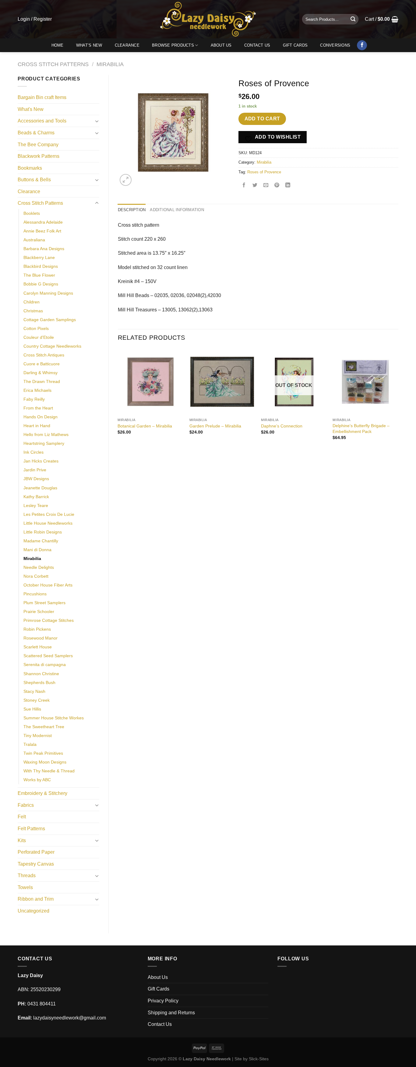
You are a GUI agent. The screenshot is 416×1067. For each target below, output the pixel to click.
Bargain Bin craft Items (42, 97)
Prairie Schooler (38, 611)
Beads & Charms (36, 132)
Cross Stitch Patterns (53, 64)
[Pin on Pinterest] (277, 186)
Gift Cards (295, 45)
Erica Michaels (37, 390)
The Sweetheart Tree (43, 726)
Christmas (33, 310)
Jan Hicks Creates (40, 461)
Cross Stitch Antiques (43, 355)
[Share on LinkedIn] (288, 186)
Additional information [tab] (177, 209)
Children (31, 302)
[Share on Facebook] (244, 186)
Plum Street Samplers (44, 602)
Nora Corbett (35, 576)
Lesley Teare (35, 505)
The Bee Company (38, 144)
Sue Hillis (32, 709)
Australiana (34, 239)
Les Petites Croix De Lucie (48, 514)
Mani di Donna (37, 549)
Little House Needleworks (47, 523)
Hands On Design (40, 416)
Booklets (31, 213)
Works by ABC (37, 779)
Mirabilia (110, 64)
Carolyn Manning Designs (48, 293)
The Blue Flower (39, 275)
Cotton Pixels (36, 328)
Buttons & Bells (34, 179)
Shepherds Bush (39, 682)
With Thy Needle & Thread (49, 770)
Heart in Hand (36, 425)
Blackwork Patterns (38, 156)
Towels (25, 887)
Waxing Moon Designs (44, 762)
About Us (221, 45)
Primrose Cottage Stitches (48, 620)
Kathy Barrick (36, 496)
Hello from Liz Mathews (46, 434)
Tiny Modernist (37, 735)
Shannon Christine (41, 673)
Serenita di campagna (44, 664)
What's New (31, 109)
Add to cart (262, 118)
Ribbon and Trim (36, 899)
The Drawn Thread (41, 381)
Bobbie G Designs (40, 284)
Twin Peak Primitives (43, 753)
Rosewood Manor (40, 638)
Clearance (127, 45)
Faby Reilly (34, 399)
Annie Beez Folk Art (42, 231)
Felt (22, 816)
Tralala (30, 744)
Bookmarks (30, 168)
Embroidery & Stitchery (42, 793)
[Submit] (353, 19)
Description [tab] (132, 209)
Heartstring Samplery (43, 443)
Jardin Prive (34, 469)
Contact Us (257, 45)
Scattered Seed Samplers (48, 655)
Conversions (335, 45)
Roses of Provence (264, 172)
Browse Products (173, 45)
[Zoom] (126, 180)
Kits (22, 840)
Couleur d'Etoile (38, 337)
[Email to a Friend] (266, 186)
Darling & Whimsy (40, 372)
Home (57, 45)
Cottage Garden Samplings (49, 319)
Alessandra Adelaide (43, 222)
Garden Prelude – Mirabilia (215, 426)
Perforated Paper (36, 852)
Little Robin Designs (42, 532)
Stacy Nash (34, 691)
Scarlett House (37, 646)
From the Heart (38, 408)
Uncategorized (33, 910)
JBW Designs (36, 478)
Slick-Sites (259, 1058)
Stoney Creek (36, 700)
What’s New (89, 45)
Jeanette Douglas (40, 487)
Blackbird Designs (40, 266)
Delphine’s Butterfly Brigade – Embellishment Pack (361, 428)
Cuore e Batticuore (41, 363)
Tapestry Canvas (36, 864)
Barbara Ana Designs (43, 248)
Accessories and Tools (42, 120)
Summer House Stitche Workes (53, 717)
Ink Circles (33, 452)
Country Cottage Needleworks (52, 346)
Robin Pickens (37, 629)
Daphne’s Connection (281, 426)
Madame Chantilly (40, 540)
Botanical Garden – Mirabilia (145, 426)
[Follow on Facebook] (362, 45)
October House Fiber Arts (47, 585)
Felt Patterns (31, 828)
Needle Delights (38, 567)
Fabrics (26, 805)
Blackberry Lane (39, 257)
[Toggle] (96, 121)
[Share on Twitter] (255, 186)
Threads (27, 875)
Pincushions (35, 593)
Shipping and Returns (171, 1012)
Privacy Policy (163, 1000)
